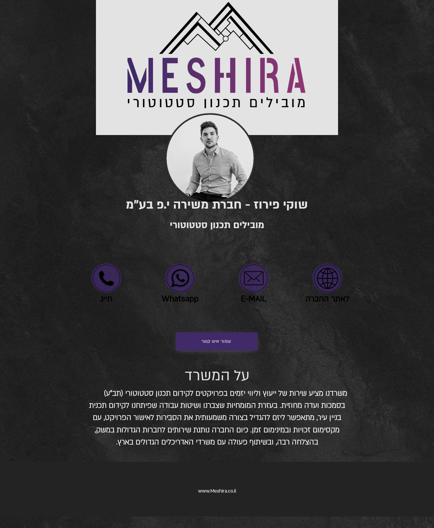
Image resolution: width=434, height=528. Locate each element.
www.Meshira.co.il (217, 491)
